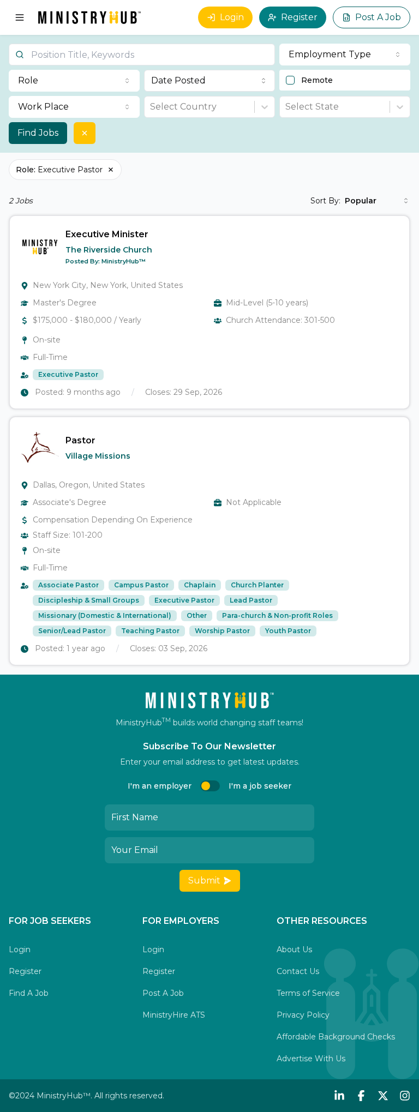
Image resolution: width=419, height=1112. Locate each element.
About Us (294, 949)
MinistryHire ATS (173, 1015)
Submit (204, 880)
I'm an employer (159, 786)
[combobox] (209, 81)
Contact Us (298, 971)
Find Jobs (37, 133)
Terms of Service (308, 993)
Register (299, 17)
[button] (209, 312)
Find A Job (29, 993)
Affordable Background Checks (336, 1037)
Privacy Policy (303, 1015)
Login (232, 17)
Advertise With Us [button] (311, 1058)
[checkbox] (290, 80)
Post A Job (378, 17)
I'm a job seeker (260, 786)
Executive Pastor (59, 170)
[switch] (210, 785)
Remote (317, 80)
